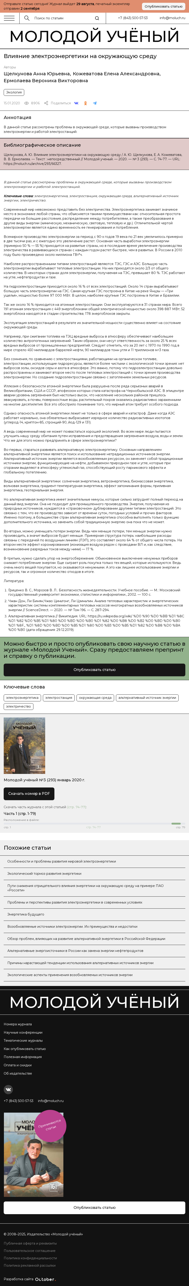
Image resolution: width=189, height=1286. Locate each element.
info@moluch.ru (172, 18)
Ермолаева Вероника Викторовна (46, 80)
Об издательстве (18, 1073)
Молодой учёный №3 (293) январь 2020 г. (44, 780)
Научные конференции (23, 1032)
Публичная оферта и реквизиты (30, 1243)
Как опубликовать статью (25, 1049)
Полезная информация (23, 1057)
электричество (18, 706)
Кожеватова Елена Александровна (116, 73)
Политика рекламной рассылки (30, 1265)
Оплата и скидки (18, 1065)
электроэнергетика (22, 698)
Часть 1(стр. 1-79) (20, 813)
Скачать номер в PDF (29, 793)
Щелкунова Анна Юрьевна (37, 73)
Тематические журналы (23, 1040)
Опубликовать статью (164, 6)
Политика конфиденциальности (30, 1258)
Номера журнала (18, 1024)
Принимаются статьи (49, 1124)
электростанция (58, 698)
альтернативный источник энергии (147, 698)
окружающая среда (95, 698)
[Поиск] (97, 18)
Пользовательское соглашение (30, 1251)
